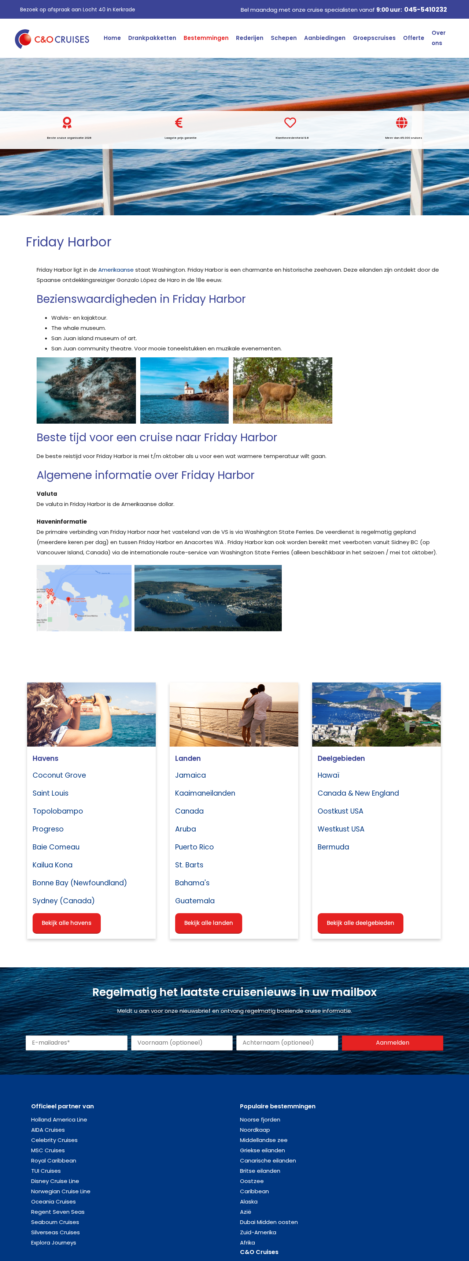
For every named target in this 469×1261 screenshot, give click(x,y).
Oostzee (252, 1181)
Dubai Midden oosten (269, 1222)
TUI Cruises (46, 1171)
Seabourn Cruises (55, 1222)
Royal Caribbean (53, 1160)
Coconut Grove (59, 775)
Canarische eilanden (268, 1160)
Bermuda (333, 847)
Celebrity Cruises (54, 1140)
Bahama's (192, 883)
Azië (245, 1212)
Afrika (247, 1242)
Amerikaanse (116, 270)
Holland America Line (59, 1119)
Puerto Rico (194, 847)
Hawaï (328, 775)
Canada (189, 811)
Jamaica (190, 775)
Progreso (48, 829)
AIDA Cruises (48, 1130)
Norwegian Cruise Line (61, 1191)
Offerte (413, 38)
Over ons (439, 38)
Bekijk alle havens (67, 923)
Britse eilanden (260, 1171)
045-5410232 (425, 9)
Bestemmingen (206, 38)
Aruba (185, 829)
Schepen (284, 38)
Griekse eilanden (262, 1150)
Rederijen (249, 38)
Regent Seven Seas (58, 1212)
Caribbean (254, 1191)
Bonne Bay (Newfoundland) (80, 883)
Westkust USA (341, 829)
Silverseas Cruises (55, 1232)
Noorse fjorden (260, 1119)
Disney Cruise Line (55, 1181)
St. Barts (189, 865)
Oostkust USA (340, 811)
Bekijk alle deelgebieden (360, 923)
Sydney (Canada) (64, 901)
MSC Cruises (48, 1150)
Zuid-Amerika (258, 1232)
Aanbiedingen (325, 38)
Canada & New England (358, 793)
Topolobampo (58, 811)
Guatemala (195, 901)
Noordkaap (255, 1130)
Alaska (249, 1201)
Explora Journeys (53, 1242)
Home (112, 38)
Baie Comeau (56, 847)
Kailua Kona (53, 865)
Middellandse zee (264, 1140)
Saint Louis (51, 793)
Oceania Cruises (53, 1201)
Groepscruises (374, 38)
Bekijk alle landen (208, 923)
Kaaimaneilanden (205, 793)
